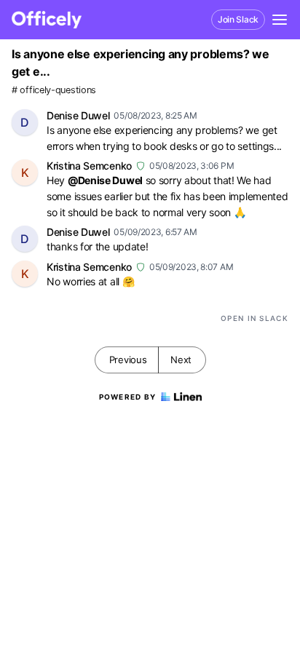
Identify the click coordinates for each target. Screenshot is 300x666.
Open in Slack (254, 318)
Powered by (128, 396)
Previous (128, 359)
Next (181, 359)
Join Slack (238, 19)
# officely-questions (54, 89)
